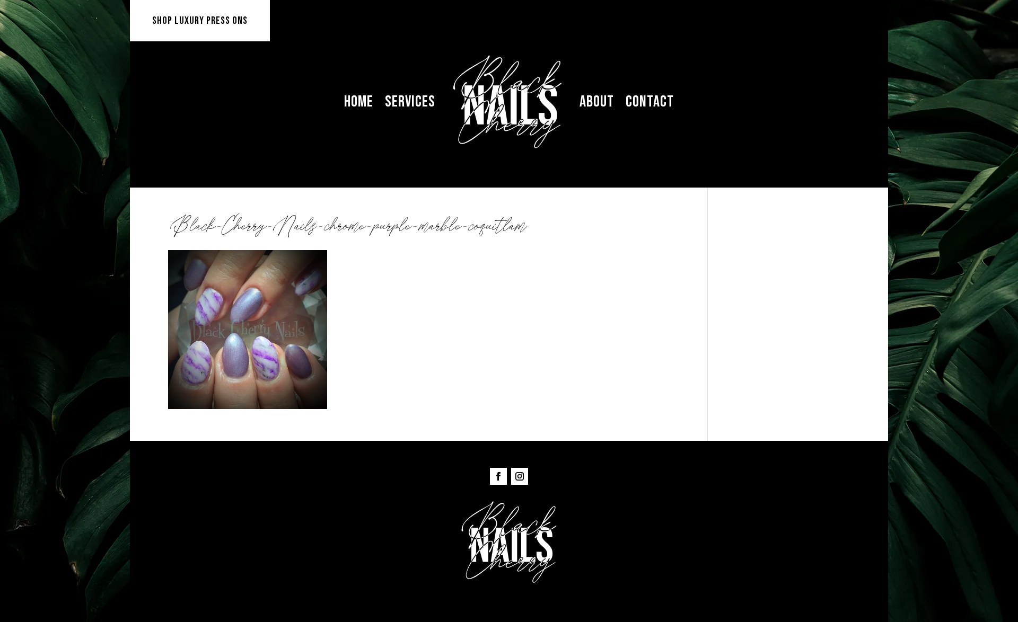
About (597, 101)
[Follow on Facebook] (498, 476)
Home (358, 101)
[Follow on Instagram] (519, 476)
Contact (650, 101)
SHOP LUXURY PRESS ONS (200, 20)
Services (410, 101)
